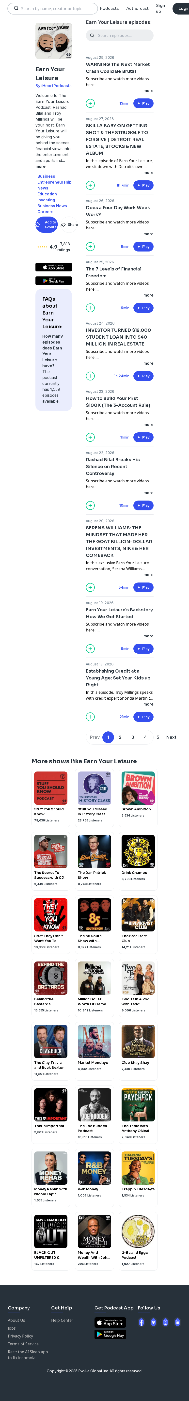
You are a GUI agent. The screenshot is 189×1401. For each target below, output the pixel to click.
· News (41, 188)
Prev (95, 737)
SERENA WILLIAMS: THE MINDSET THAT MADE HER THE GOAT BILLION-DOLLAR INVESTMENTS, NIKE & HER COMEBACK (119, 541)
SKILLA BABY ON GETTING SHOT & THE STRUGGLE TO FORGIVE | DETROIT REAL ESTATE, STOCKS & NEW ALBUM (117, 139)
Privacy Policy (20, 1336)
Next (171, 737)
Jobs (12, 1328)
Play (146, 103)
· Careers (44, 211)
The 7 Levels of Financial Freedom (114, 272)
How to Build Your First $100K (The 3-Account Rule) (118, 402)
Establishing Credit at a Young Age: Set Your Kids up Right (118, 678)
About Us (16, 1320)
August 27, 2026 (100, 119)
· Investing (45, 199)
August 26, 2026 (100, 201)
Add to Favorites (50, 224)
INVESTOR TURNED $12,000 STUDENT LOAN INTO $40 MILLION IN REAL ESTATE (118, 337)
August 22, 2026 (100, 453)
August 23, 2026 (100, 391)
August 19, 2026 (99, 603)
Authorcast (137, 8)
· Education (46, 193)
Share (72, 224)
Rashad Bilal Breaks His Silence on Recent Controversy (113, 466)
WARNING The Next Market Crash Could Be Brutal (118, 68)
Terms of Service (23, 1344)
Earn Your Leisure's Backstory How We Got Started (119, 613)
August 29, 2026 (100, 57)
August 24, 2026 (100, 323)
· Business (45, 176)
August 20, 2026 (100, 521)
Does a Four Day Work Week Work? (118, 211)
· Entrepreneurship (53, 182)
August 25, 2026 (100, 262)
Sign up (160, 8)
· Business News (51, 205)
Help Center (62, 1320)
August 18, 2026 (99, 664)
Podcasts (109, 8)
